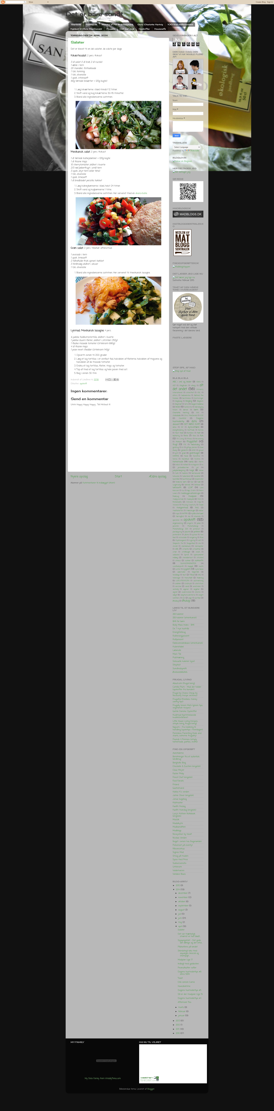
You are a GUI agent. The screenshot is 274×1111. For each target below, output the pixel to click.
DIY (182, 427)
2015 (178, 885)
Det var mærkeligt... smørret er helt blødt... (189, 935)
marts (181, 1007)
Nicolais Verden (180, 837)
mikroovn (189, 502)
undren (178, 583)
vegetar (197, 589)
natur (201, 510)
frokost (179, 441)
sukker (188, 560)
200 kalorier (178, 614)
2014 (178, 889)
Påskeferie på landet (188, 946)
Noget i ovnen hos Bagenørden (187, 841)
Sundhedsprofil (180, 668)
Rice (201, 537)
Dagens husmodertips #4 (189, 998)
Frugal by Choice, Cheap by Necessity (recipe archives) (185, 694)
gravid (201, 450)
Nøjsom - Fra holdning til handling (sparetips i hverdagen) (188, 728)
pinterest (196, 529)
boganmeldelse (197, 404)
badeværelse (185, 395)
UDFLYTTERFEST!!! (182, 581)
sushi (201, 566)
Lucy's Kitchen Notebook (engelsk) (184, 815)
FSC (185, 444)
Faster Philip (178, 773)
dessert (176, 424)
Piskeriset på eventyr (183, 845)
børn (196, 409)
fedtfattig (176, 436)
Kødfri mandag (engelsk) (184, 810)
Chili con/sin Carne (186, 982)
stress (178, 560)
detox (175, 427)
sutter (178, 569)
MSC (197, 507)
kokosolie (176, 476)
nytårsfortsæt (197, 513)
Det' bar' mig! (127, 29)
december (183, 893)
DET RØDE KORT (192, 424)
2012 (178, 1024)
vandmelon (197, 586)
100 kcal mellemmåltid (180, 24)
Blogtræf (178, 404)
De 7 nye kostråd (181, 628)
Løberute (177, 650)
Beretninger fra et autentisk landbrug (186, 758)
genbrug (176, 447)
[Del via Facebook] (114, 379)
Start (118, 476)
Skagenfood (191, 543)
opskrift (83, 383)
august (181, 909)
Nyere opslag (79, 476)
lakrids (187, 484)
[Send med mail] (106, 379)
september (183, 905)
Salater (77, 42)
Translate (194, 150)
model (201, 505)
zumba (197, 598)
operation (176, 520)
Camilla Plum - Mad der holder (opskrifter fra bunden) (187, 688)
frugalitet (192, 441)
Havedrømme (184, 986)
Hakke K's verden (181, 791)
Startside (76, 24)
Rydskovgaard (181, 540)
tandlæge (176, 575)
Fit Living (180, 439)
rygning (192, 540)
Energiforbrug (179, 632)
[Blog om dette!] (109, 379)
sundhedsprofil (178, 566)
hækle (191, 462)
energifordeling (178, 430)
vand (187, 586)
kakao (201, 470)
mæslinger (190, 510)
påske (187, 534)
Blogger (150, 1089)
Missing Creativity (189, 505)
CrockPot (182, 418)
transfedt (188, 578)
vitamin (198, 592)
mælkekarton (178, 510)
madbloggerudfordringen (191, 493)
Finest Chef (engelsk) (183, 777)
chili (197, 412)
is (202, 464)
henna (175, 459)
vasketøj (176, 589)
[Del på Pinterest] (117, 379)
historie (197, 459)
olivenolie (197, 516)
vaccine (178, 586)
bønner (185, 410)
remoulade (183, 537)
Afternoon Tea (184, 1002)
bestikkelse (186, 398)
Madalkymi (178, 823)
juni (180, 918)
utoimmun (199, 583)
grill (176, 453)
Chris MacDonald (190, 415)
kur (192, 482)
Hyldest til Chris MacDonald (86, 29)
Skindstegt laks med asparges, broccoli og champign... (188, 953)
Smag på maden (180, 856)
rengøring (193, 537)
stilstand (200, 557)
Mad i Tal (177, 654)
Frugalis (111, 29)
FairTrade (190, 430)
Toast (180, 978)
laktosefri (177, 487)
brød (178, 406)
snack (198, 552)
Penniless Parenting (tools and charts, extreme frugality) (187, 734)
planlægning (177, 532)
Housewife (160, 29)
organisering (178, 523)
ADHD (198, 382)
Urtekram (177, 866)
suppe (190, 566)
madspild (190, 499)
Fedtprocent (178, 639)
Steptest (177, 664)
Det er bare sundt (94, 14)
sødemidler (181, 572)
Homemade (178, 461)
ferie (186, 435)
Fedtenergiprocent (181, 636)
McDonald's (177, 502)
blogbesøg (178, 401)
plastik (187, 531)
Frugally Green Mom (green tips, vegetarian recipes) (188, 706)
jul (197, 467)
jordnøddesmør (183, 467)
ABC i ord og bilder (182, 381)
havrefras (196, 456)
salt (199, 540)
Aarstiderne (178, 753)
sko (199, 543)
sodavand (176, 555)
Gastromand (178, 788)
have (186, 456)
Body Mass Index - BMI (183, 625)
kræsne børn (181, 482)
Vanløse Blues (179, 874)
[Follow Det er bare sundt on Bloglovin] (182, 161)
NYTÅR (185, 513)
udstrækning (198, 581)
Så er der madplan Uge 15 (190, 994)
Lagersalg (177, 484)
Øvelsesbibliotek (180, 672)
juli (180, 914)
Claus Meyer (178, 770)
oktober (182, 901)
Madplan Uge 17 (185, 959)
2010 (178, 1033)
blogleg (189, 401)
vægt (175, 595)
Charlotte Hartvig (181, 412)
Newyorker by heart (182, 834)
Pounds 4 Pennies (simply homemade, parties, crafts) (185, 740)
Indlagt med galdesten (188, 963)
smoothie (196, 549)
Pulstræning (178, 657)
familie (200, 430)
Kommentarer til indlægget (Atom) (99, 482)
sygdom (187, 569)
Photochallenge (193, 526)
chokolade (177, 415)
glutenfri (184, 450)
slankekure (186, 546)
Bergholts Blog (179, 762)
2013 (178, 1020)
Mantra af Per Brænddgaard (117, 24)
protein (197, 531)
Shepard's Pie (178, 543)
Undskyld (188, 583)
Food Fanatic (178, 780)
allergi (193, 385)
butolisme (188, 407)
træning (200, 578)
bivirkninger (198, 398)
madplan (192, 496)
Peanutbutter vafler (187, 967)
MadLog (176, 496)
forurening (199, 439)
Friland (176, 784)
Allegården (183, 385)
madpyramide (178, 499)
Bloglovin (200, 401)
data (194, 421)
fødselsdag (195, 444)
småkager (186, 552)
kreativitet (199, 479)
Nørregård (180, 516)
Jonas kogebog (180, 799)
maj (180, 922)
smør (175, 552)
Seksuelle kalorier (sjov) (184, 661)
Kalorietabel (178, 646)
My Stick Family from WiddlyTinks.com (103, 1078)
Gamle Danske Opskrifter (185, 711)
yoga (190, 598)
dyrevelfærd (193, 427)
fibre (194, 436)
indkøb (185, 464)
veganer (186, 589)
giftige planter (191, 447)
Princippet (91, 24)
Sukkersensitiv (179, 863)
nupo (177, 513)
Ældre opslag (157, 476)
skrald (175, 546)
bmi (186, 404)
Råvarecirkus (179, 848)
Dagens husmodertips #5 (189, 990)
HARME (176, 456)
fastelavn (190, 433)
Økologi (186, 601)
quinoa (194, 534)
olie (189, 516)
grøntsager (194, 453)
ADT (174, 385)
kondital (197, 476)
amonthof (190, 392)
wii (184, 598)
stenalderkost (188, 557)
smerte (186, 549)
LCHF (190, 487)
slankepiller (199, 546)
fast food (179, 433)
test (184, 575)
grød (184, 453)
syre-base (199, 569)
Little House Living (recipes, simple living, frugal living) (185, 722)
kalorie (185, 473)
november (183, 897)
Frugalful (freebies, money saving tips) (185, 700)
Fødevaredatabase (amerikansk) (188, 643)
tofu (199, 575)
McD (199, 499)
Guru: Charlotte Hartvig (150, 24)
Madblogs (177, 830)
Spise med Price (180, 859)
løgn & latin (191, 490)
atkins (175, 395)
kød (199, 482)
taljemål (195, 572)
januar (181, 1015)
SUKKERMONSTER (188, 563)
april (180, 926)
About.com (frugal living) (184, 683)
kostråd (176, 479)
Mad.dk (176, 819)
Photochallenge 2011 (180, 529)
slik (176, 549)
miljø (199, 502)
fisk (201, 435)
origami (190, 523)
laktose (197, 484)
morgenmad (182, 507)
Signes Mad (178, 852)
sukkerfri (199, 560)
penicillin (176, 526)
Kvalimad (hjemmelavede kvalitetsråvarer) (184, 716)
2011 (178, 1029)
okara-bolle (141, 193)
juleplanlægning (179, 470)
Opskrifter (144, 29)
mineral (176, 505)
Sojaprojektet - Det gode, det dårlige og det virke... (190, 941)
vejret (175, 592)
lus (183, 490)
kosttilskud (186, 479)
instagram (195, 464)
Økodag (176, 601)
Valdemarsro (178, 870)
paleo (199, 523)
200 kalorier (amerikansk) (185, 617)
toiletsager (177, 578)
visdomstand (186, 592)
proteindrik (177, 534)
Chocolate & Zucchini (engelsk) (187, 766)
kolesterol (186, 476)
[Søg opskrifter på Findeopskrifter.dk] (181, 266)
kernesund (196, 473)
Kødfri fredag (179, 806)
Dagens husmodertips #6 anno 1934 (189, 973)
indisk (177, 464)
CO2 (201, 415)
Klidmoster (178, 802)
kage (192, 470)
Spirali (186, 555)
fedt (198, 433)
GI (182, 447)
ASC (199, 392)
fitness (189, 439)
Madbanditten (179, 827)
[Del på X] (112, 379)
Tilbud (192, 575)
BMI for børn (179, 621)
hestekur (185, 459)
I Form (200, 462)
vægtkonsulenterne (188, 595)
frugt (175, 444)
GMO (194, 450)
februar (182, 1011)
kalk (177, 473)
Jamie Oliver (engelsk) (183, 795)
